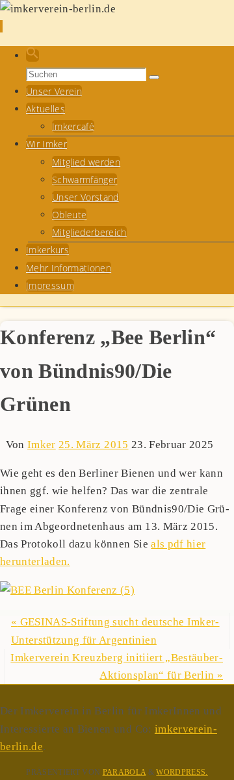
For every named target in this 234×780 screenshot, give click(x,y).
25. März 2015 (93, 444)
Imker (41, 444)
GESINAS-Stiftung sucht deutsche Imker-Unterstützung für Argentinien (115, 631)
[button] (32, 55)
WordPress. (181, 772)
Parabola (124, 772)
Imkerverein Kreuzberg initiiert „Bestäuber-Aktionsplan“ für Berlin (116, 666)
